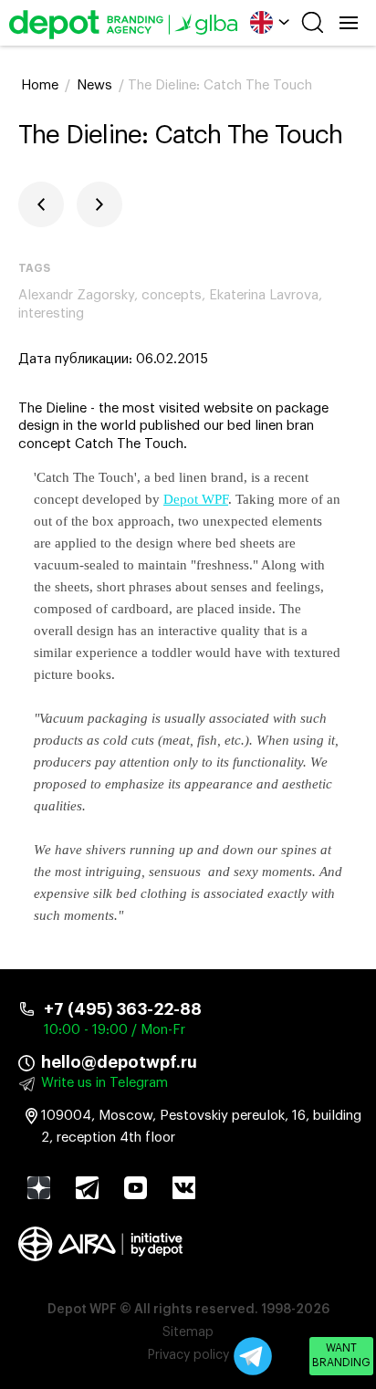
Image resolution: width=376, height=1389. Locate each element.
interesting (51, 313)
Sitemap (188, 1332)
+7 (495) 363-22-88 (123, 1009)
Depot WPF (195, 499)
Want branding (341, 1355)
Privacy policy (188, 1355)
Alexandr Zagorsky (76, 295)
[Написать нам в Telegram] (253, 1356)
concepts (171, 295)
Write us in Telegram (104, 1083)
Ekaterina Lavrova (264, 295)
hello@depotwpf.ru (119, 1062)
